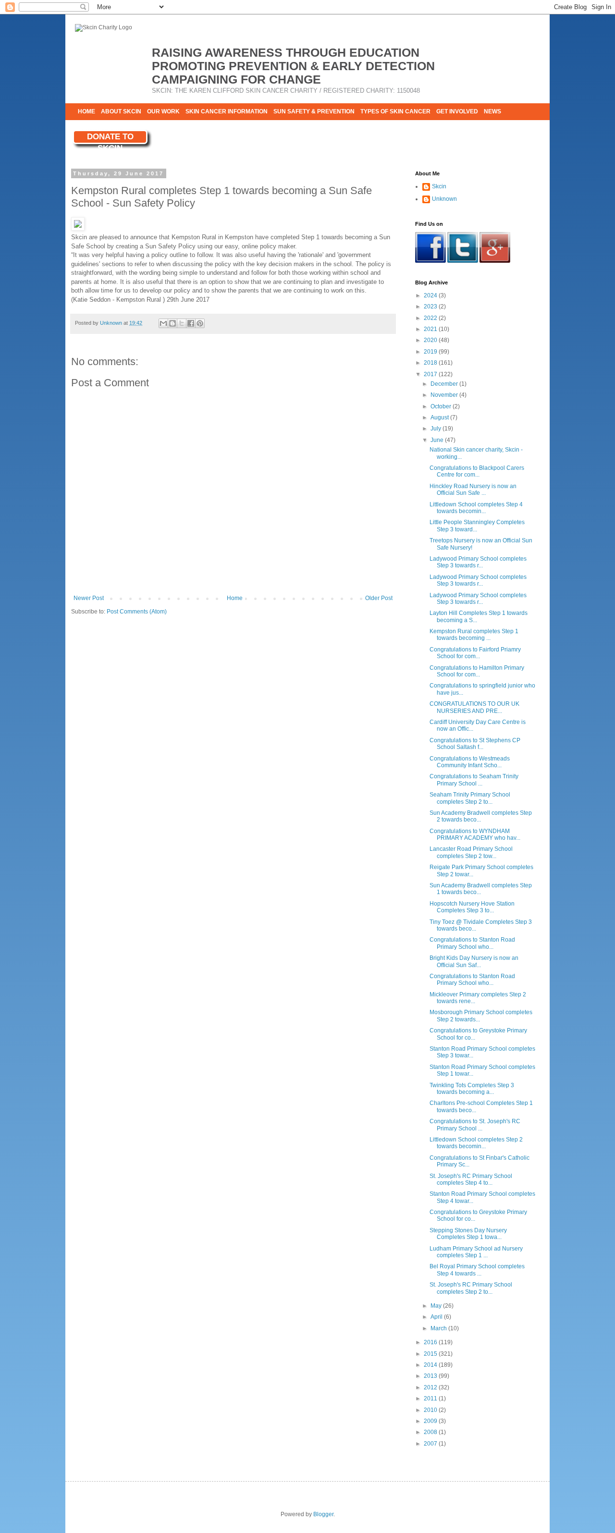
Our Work (163, 111)
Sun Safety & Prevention (314, 111)
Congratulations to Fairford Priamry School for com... (475, 653)
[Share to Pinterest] (200, 323)
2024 (431, 295)
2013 (431, 1376)
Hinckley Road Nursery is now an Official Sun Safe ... (473, 489)
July (436, 428)
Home (86, 111)
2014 (431, 1364)
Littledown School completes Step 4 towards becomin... (476, 508)
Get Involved (457, 111)
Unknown (444, 199)
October (441, 406)
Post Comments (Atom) (137, 611)
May (436, 1305)
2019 (431, 351)
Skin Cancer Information (226, 111)
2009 (431, 1421)
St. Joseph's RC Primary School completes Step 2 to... (471, 1288)
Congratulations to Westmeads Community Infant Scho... (470, 762)
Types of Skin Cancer (395, 111)
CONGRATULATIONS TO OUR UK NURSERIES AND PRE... (474, 707)
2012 (431, 1387)
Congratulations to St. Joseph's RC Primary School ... (475, 1124)
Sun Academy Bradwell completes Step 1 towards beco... (481, 888)
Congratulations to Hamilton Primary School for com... (477, 671)
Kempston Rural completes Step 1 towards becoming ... (474, 634)
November (444, 395)
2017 (431, 374)
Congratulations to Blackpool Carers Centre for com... (477, 471)
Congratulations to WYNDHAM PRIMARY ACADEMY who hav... (475, 834)
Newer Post (89, 598)
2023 (431, 306)
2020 (431, 340)
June (437, 440)
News (492, 111)
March (439, 1328)
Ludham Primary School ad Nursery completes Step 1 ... (476, 1252)
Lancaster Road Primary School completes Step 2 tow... (471, 852)
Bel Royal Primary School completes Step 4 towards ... (477, 1269)
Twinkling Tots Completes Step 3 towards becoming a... (472, 1088)
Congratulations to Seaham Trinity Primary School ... (474, 779)
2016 (431, 1342)
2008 (431, 1432)
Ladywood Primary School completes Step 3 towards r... (478, 562)
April (437, 1316)
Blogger (323, 1514)
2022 (431, 318)
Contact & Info (102, 128)
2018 (431, 362)
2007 (431, 1443)
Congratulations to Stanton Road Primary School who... (472, 943)
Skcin (439, 186)
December (444, 383)
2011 (431, 1398)
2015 (431, 1353)
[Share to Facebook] (191, 323)
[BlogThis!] (172, 323)
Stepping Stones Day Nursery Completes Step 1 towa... (468, 1233)
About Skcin (121, 111)
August (440, 417)
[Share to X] (181, 323)
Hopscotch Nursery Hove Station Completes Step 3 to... (472, 907)
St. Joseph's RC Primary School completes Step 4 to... (471, 1179)
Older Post (379, 598)
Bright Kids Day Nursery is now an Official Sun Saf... (474, 961)
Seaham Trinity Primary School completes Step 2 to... (470, 798)
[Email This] (163, 323)
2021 (431, 329)
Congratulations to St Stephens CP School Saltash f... (475, 743)
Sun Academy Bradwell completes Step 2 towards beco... (481, 816)
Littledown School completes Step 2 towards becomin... (476, 1143)
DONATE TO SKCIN (110, 138)
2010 (431, 1410)
